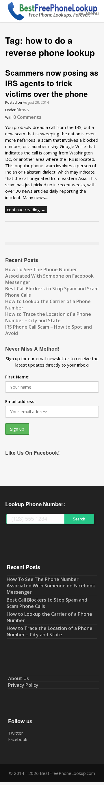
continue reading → (26, 209)
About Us (18, 678)
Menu (92, 13)
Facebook (17, 739)
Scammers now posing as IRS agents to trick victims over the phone (52, 83)
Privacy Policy (23, 685)
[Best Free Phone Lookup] (52, 19)
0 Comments (27, 117)
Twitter (15, 733)
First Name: (17, 377)
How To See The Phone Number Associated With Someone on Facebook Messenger (49, 275)
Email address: (20, 401)
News (22, 109)
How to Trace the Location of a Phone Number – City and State (48, 317)
